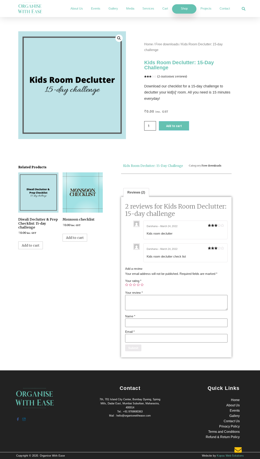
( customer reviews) (172, 76)
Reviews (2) (136, 192)
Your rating (133, 280)
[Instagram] (24, 417)
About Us (76, 8)
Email (130, 331)
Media (130, 8)
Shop (184, 8)
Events (95, 8)
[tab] (136, 192)
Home (148, 44)
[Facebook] (18, 417)
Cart (165, 8)
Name (130, 316)
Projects (205, 8)
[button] (243, 8)
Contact (225, 8)
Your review (134, 292)
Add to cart (174, 126)
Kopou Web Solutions (230, 455)
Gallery (113, 8)
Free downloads (167, 44)
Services (148, 8)
